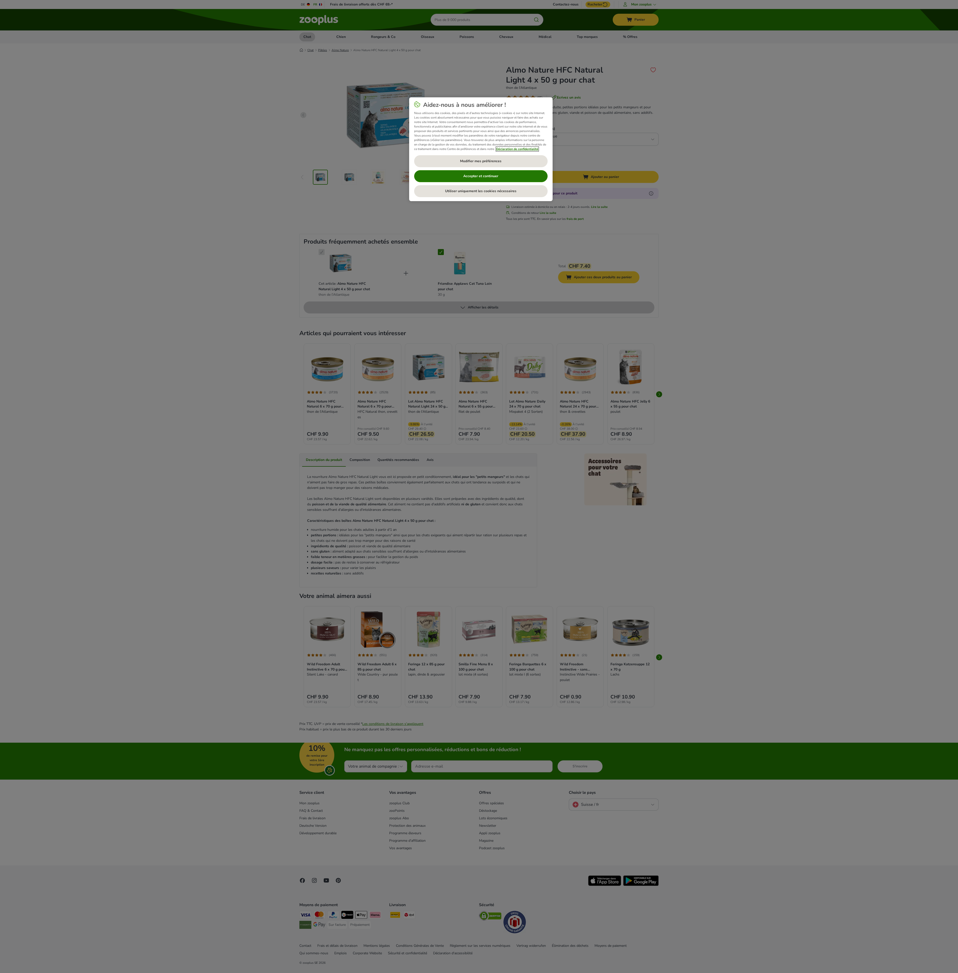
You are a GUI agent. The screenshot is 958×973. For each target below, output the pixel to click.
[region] (481, 149)
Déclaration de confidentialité (517, 149)
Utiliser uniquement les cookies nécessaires (480, 191)
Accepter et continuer (480, 176)
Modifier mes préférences (480, 161)
